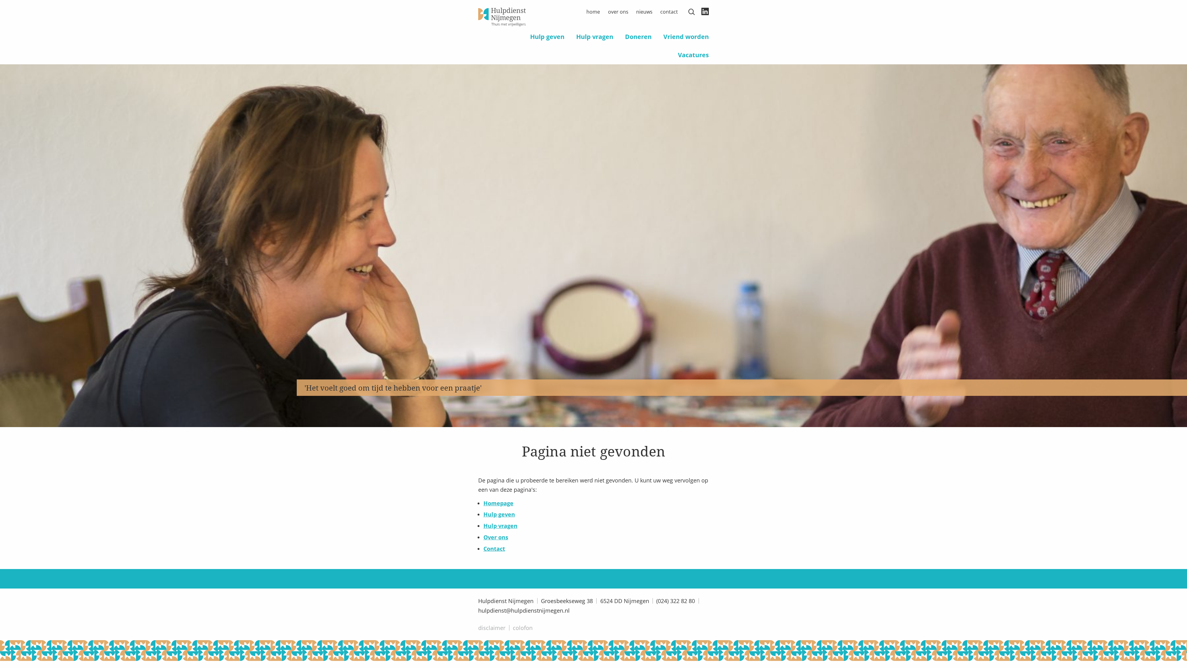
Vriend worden (686, 36)
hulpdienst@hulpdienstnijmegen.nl (524, 610)
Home (593, 11)
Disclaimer (491, 628)
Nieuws (644, 11)
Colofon (523, 628)
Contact (669, 11)
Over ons (618, 11)
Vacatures (693, 55)
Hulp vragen (594, 36)
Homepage (498, 503)
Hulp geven (547, 36)
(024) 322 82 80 (675, 601)
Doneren (638, 36)
